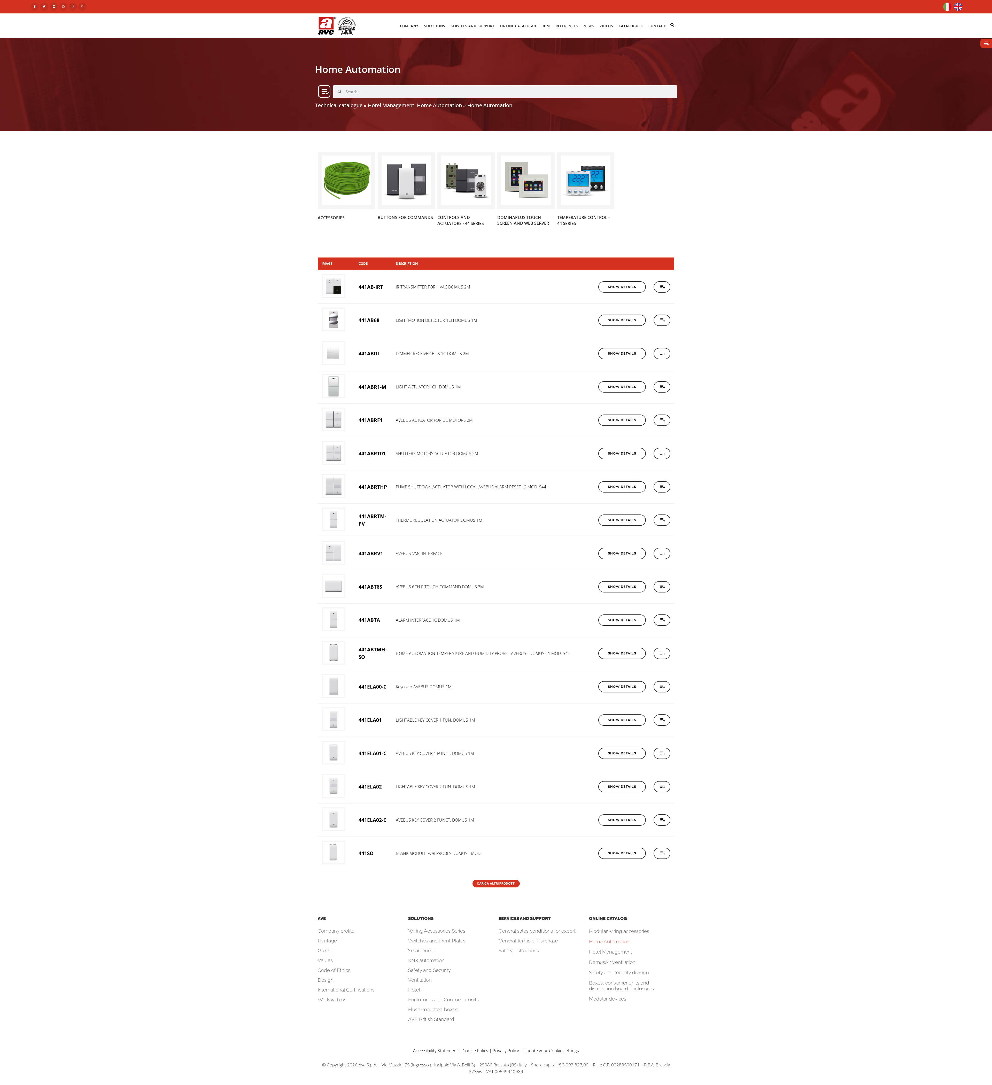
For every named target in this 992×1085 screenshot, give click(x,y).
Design (326, 980)
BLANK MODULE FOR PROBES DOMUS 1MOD (438, 853)
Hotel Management (610, 952)
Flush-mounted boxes (433, 1009)
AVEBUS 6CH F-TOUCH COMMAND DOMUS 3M (440, 587)
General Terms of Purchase (528, 940)
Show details (622, 287)
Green (324, 950)
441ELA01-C (372, 753)
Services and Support (472, 26)
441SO (366, 853)
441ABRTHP (373, 486)
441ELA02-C (372, 819)
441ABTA (369, 619)
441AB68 (369, 320)
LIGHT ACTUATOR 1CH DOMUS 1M (428, 387)
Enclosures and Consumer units (443, 999)
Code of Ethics (334, 970)
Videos (606, 26)
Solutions (434, 26)
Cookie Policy (475, 1050)
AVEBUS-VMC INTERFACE (419, 553)
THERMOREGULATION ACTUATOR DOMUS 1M (439, 520)
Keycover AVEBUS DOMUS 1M (424, 687)
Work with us (332, 999)
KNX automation (426, 960)
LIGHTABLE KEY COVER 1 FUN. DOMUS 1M (435, 720)
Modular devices (607, 999)
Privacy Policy (506, 1050)
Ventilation (420, 980)
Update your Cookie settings (551, 1050)
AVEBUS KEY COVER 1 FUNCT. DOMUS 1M (435, 753)
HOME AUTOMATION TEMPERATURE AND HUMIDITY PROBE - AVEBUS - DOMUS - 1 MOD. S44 (483, 653)
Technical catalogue (338, 105)
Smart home (421, 950)
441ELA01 (370, 719)
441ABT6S (370, 586)
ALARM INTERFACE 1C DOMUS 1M (428, 620)
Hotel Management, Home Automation (415, 105)
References (567, 26)
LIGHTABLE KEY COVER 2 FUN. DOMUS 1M (435, 787)
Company (409, 26)
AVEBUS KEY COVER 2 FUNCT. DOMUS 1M (435, 820)
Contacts (658, 26)
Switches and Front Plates (437, 940)
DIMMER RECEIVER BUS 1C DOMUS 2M (432, 353)
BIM (546, 26)
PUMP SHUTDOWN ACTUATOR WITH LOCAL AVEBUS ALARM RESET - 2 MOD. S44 (471, 487)
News (589, 26)
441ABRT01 (372, 453)
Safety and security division (619, 972)
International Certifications (346, 990)
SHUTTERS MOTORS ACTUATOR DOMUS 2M (437, 453)
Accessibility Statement (435, 1050)
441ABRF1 (371, 420)
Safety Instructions (519, 950)
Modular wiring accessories (619, 931)
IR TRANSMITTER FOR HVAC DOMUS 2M (433, 287)
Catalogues (631, 26)
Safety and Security (429, 970)
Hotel (414, 990)
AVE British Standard (431, 1019)
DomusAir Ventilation (612, 962)
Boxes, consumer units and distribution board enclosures (621, 985)
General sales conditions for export (537, 931)
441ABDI (369, 353)
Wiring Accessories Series (436, 931)
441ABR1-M (372, 386)
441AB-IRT (371, 286)
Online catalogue (518, 26)
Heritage (327, 940)
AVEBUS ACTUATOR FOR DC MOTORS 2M (434, 420)
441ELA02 (370, 786)
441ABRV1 (371, 553)
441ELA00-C (372, 686)
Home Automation (609, 941)
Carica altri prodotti (496, 883)
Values (325, 960)
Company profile (336, 931)
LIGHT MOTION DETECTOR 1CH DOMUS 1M (436, 320)
